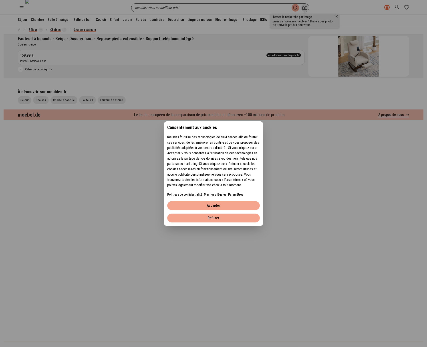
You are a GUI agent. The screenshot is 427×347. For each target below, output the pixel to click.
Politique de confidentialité (184, 194)
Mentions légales (215, 194)
